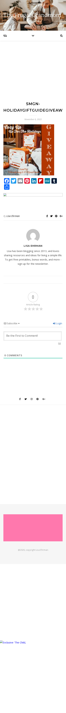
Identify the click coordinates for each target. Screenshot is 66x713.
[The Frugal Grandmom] (33, 527)
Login (58, 323)
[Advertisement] (33, 74)
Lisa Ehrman (13, 216)
